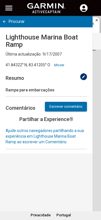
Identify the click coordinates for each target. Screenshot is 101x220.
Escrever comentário (65, 106)
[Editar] (83, 76)
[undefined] (4, 21)
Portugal (63, 215)
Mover (59, 65)
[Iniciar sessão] (83, 11)
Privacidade (41, 215)
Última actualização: (24, 54)
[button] (94, 194)
